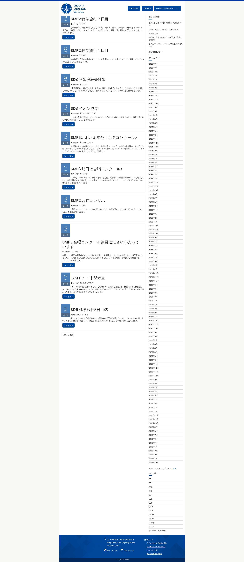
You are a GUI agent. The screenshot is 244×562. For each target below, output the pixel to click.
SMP (151, 506)
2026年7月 (153, 67)
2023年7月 (153, 198)
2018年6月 (153, 439)
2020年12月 (153, 320)
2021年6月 (153, 296)
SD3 (87, 113)
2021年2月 (153, 312)
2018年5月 (153, 443)
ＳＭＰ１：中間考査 (88, 278)
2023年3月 (153, 214)
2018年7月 (153, 435)
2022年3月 (153, 261)
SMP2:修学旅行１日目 (89, 50)
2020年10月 (153, 328)
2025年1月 (153, 139)
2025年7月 (153, 115)
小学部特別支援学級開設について (167, 8)
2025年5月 (153, 123)
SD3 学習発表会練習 (88, 79)
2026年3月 (153, 83)
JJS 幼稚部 (147, 8)
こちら (173, 468)
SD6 (86, 314)
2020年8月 (153, 336)
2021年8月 (153, 289)
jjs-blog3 (75, 84)
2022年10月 (153, 233)
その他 (151, 522)
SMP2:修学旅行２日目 (89, 19)
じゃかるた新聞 (152, 550)
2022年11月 (153, 229)
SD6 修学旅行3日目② (89, 309)
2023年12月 (153, 182)
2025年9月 (153, 107)
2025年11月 (153, 99)
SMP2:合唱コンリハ (88, 200)
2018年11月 (153, 419)
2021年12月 (153, 273)
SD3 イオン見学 (84, 108)
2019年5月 (153, 395)
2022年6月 (153, 249)
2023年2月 (153, 217)
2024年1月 (153, 178)
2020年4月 (153, 352)
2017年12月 (153, 462)
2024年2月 (153, 174)
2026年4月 (153, 79)
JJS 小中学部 (134, 8)
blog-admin (76, 314)
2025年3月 (153, 131)
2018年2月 (153, 454)
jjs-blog (75, 24)
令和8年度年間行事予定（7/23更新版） (164, 29)
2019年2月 (153, 407)
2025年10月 (153, 103)
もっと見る (68, 37)
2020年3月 (153, 356)
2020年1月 (153, 364)
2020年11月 (153, 324)
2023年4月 (153, 210)
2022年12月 (153, 225)
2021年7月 (153, 293)
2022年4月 (153, 257)
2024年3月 (153, 170)
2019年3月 (153, 403)
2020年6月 (153, 344)
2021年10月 (153, 281)
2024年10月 (153, 146)
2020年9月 (153, 332)
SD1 (150, 483)
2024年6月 (153, 158)
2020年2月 (153, 360)
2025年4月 (153, 127)
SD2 (150, 487)
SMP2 (84, 24)
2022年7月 (153, 245)
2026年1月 (153, 91)
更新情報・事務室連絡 (158, 530)
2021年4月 (153, 304)
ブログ (85, 84)
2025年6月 (153, 119)
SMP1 (85, 142)
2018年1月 (153, 458)
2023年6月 (153, 202)
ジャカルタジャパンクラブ (156, 546)
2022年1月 (153, 269)
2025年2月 (153, 135)
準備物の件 (153, 33)
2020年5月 (153, 348)
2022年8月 (153, 241)
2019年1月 (153, 411)
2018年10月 (153, 423)
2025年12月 (153, 95)
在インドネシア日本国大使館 (157, 543)
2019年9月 (153, 379)
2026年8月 (153, 64)
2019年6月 (153, 391)
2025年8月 (153, 111)
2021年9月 (153, 285)
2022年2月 (153, 265)
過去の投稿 (68, 335)
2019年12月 (153, 368)
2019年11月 (153, 371)
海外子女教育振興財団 (154, 554)
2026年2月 (153, 87)
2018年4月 (153, 446)
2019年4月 (153, 399)
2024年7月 (153, 154)
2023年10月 (153, 190)
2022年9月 (153, 237)
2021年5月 (153, 300)
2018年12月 (153, 415)
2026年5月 (153, 75)
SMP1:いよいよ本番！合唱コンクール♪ (104, 137)
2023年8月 (153, 194)
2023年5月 (153, 206)
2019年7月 (153, 387)
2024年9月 (153, 150)
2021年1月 (153, 316)
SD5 (150, 499)
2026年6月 (153, 71)
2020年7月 (153, 340)
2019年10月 (153, 375)
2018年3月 (153, 450)
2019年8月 (153, 383)
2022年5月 (153, 253)
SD (84, 113)
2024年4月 (153, 166)
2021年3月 (153, 308)
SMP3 (151, 518)
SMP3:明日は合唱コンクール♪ (96, 169)
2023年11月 (153, 186)
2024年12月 (153, 142)
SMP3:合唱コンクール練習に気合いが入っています (100, 244)
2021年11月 (153, 277)
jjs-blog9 (75, 173)
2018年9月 (153, 427)
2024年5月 (153, 162)
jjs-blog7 (75, 142)
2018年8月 (153, 431)
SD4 (150, 495)
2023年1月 (153, 221)
